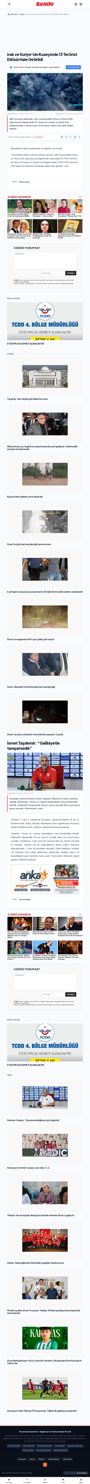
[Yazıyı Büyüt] (62, 137)
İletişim (41, 1459)
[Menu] (81, 4)
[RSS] (45, 1465)
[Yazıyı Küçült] (66, 137)
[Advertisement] (45, 33)
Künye (32, 1459)
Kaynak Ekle (74, 67)
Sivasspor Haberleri (45, 1446)
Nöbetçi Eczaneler (60, 1450)
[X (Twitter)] (75, 137)
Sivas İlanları (59, 1446)
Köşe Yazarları (28, 1450)
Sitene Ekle (67, 1459)
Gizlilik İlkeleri (53, 1459)
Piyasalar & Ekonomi (75, 1446)
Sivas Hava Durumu (43, 1450)
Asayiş (22, 14)
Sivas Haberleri (28, 1446)
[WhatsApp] (70, 137)
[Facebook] (79, 137)
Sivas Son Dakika (14, 1446)
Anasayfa (13, 14)
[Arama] (9, 4)
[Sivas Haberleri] (45, 4)
